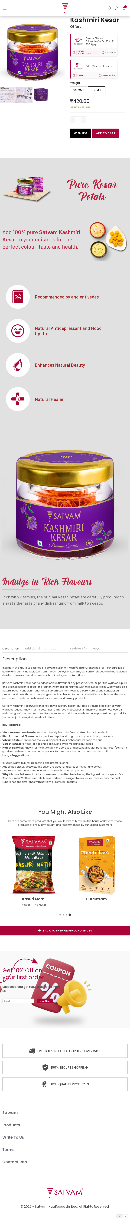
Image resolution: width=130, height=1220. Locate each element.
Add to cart (105, 133)
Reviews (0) (78, 648)
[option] (78, 90)
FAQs (96, 648)
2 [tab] (63, 914)
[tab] (12, 648)
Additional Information (41, 648)
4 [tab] (70, 914)
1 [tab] (60, 915)
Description (10, 648)
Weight (75, 83)
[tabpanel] (33, 871)
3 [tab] (66, 914)
